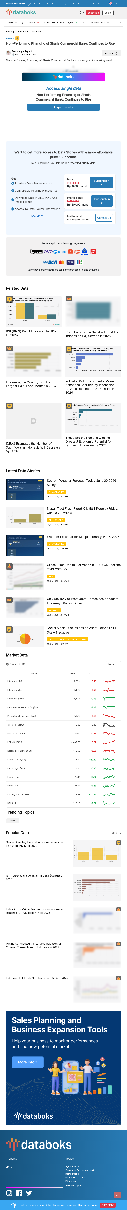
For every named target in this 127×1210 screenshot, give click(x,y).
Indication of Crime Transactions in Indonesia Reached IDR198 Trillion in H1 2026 (34, 911)
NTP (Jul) (11, 803)
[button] (113, 3)
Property (54, 610)
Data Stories (22, 31)
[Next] (120, 22)
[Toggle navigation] (117, 12)
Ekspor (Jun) (13, 777)
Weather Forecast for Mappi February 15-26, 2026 (83, 537)
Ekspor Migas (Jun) (16, 759)
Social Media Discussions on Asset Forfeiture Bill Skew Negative (82, 630)
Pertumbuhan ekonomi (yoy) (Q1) (23, 707)
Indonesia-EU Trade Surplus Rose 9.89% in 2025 (37, 978)
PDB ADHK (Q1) (14, 742)
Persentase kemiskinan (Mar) (21, 716)
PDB (51, 576)
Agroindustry (72, 1166)
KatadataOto (95, 4)
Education (70, 1181)
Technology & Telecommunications (67, 639)
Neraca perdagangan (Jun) (20, 751)
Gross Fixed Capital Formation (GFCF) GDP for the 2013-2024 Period (84, 567)
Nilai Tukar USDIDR (16, 733)
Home (9, 31)
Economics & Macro (75, 1177)
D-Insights (65, 4)
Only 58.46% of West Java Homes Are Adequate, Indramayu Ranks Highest (83, 601)
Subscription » (101, 182)
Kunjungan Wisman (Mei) (19, 794)
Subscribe (93, 12)
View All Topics (73, 1185)
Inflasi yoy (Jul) (14, 681)
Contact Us (104, 217)
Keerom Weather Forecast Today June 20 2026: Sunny (82, 483)
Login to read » (63, 107)
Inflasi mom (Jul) (15, 690)
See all (115, 832)
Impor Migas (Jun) (16, 768)
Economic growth (15, 698)
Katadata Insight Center (80, 4)
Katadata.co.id (39, 4)
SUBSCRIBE (108, 1205)
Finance (36, 31)
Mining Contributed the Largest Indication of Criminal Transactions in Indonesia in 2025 (33, 945)
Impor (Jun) (12, 785)
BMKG (13, 820)
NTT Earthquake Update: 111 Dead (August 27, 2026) (35, 877)
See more (37, 216)
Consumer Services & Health (80, 1170)
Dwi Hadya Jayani (22, 51)
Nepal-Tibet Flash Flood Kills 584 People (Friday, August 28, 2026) (82, 511)
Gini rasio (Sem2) (15, 725)
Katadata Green (52, 4)
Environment (56, 520)
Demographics (56, 492)
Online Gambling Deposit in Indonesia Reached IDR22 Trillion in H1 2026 (35, 844)
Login (108, 12)
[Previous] (114, 22)
